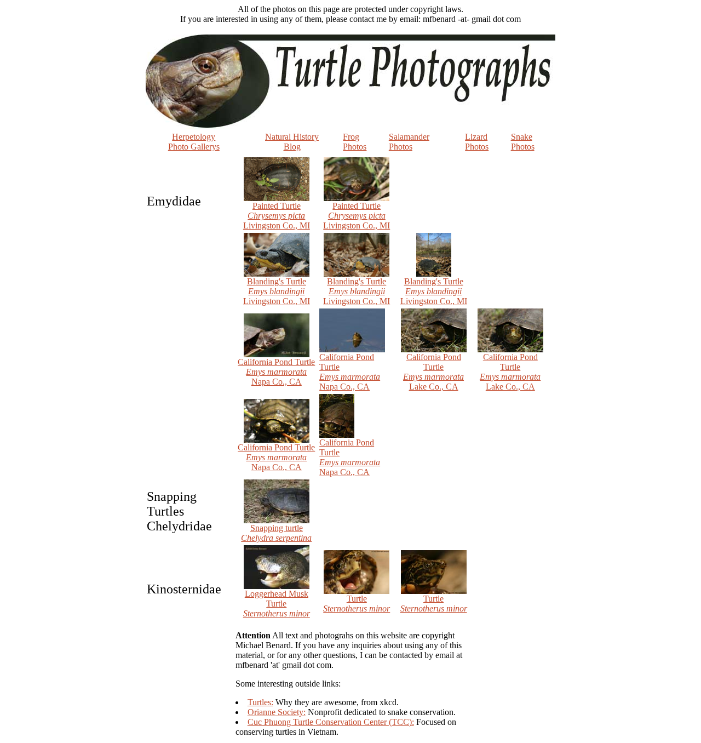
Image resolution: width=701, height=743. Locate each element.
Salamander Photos (409, 141)
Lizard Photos (477, 141)
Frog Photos (354, 141)
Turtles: (260, 702)
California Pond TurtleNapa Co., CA (276, 371)
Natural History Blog (292, 141)
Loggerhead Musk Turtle (276, 603)
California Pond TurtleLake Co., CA (433, 371)
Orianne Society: (277, 712)
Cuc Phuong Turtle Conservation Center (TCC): (331, 722)
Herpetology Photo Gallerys (194, 141)
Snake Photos (523, 141)
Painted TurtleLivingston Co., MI (276, 215)
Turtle (356, 603)
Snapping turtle (276, 532)
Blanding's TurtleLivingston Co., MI (276, 291)
